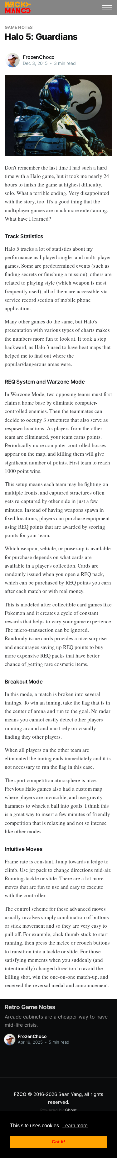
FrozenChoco (39, 57)
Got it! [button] (58, 1141)
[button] (107, 7)
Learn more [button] (75, 1125)
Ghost (58, 1110)
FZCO (20, 1094)
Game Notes (19, 27)
